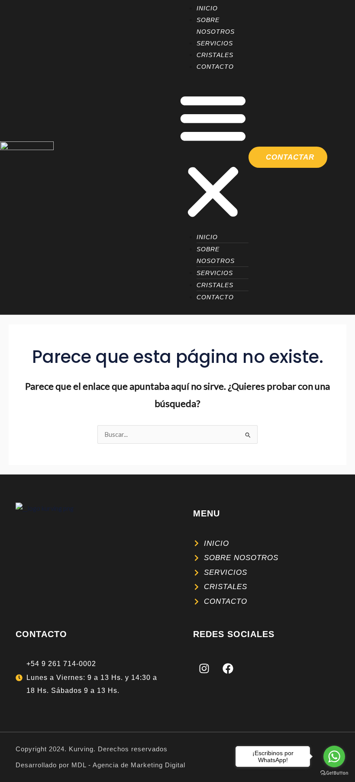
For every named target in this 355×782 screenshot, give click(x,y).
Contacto (215, 66)
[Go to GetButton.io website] (334, 773)
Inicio (207, 8)
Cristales (215, 54)
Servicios (215, 43)
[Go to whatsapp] (334, 756)
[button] (213, 156)
